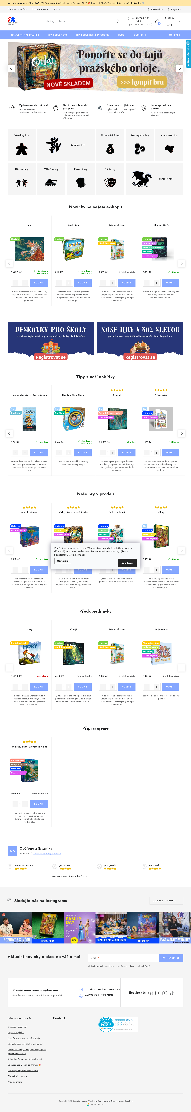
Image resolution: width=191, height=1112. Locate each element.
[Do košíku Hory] (39, 687)
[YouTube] (164, 993)
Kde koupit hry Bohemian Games (23, 1070)
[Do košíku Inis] (39, 283)
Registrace (176, 9)
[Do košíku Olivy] (171, 570)
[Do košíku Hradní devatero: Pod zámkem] (39, 452)
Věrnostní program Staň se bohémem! (25, 1043)
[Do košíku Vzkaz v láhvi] (127, 570)
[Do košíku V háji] (83, 687)
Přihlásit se (171, 957)
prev (9, 263)
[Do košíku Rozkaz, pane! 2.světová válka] (39, 804)
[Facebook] (150, 993)
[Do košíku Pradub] (127, 452)
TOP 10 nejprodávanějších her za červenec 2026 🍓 (65, 3)
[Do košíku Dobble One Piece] (83, 452)
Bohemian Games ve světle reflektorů (25, 1059)
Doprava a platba (40, 9)
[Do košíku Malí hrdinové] (39, 570)
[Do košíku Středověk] (171, 452)
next (181, 263)
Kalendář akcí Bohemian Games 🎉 (24, 1064)
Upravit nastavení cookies (122, 1101)
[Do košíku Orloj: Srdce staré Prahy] (83, 570)
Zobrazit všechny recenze (47, 853)
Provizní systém (15, 1081)
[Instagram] (157, 993)
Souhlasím (127, 563)
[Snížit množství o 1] (15, 283)
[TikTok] (172, 993)
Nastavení (62, 561)
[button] (11, 68)
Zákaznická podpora (17, 1076)
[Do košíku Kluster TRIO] (171, 283)
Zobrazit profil (164, 900)
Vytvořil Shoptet (97, 1104)
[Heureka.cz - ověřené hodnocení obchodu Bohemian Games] (118, 1024)
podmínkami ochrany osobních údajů (133, 966)
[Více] (174, 34)
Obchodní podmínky (17, 9)
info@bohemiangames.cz (102, 989)
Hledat (118, 21)
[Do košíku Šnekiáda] (83, 283)
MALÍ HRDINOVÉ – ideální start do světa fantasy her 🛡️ (119, 3)
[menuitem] (26, 34)
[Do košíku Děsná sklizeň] (127, 283)
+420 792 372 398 (140, 20)
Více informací (77, 554)
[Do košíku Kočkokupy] (171, 687)
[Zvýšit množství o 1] (25, 283)
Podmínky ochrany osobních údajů (24, 1038)
